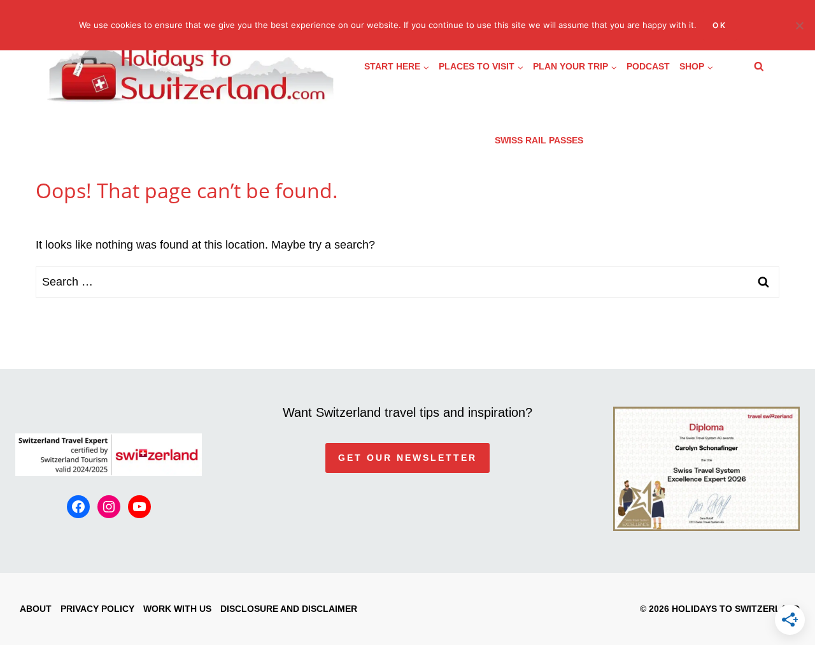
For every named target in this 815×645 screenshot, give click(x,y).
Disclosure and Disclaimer (288, 609)
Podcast (648, 66)
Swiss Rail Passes (539, 140)
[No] (799, 25)
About (36, 609)
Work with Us (177, 609)
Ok (719, 25)
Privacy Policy (97, 609)
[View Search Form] (759, 67)
